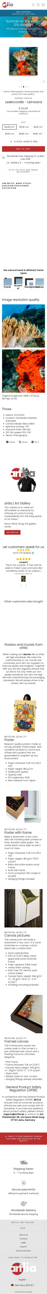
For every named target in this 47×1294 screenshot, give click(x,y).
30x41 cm (24, 127)
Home (6, 91)
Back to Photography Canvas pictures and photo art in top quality (24, 1138)
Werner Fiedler (23, 98)
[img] (23, 550)
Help (22, 1228)
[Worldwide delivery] (23, 1204)
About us (23, 1234)
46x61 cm (23, 133)
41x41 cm (38, 127)
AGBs (23, 1242)
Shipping (23, 111)
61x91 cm (37, 133)
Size (23, 122)
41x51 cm (9, 133)
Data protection (23, 1250)
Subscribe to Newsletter (22, 1257)
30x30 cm (9, 127)
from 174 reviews (22, 553)
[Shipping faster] (23, 1162)
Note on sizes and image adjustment (23, 171)
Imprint (23, 1246)
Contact (23, 1238)
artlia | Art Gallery (22, 1222)
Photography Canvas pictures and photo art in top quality (27, 92)
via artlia (12, 532)
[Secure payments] (23, 1183)
